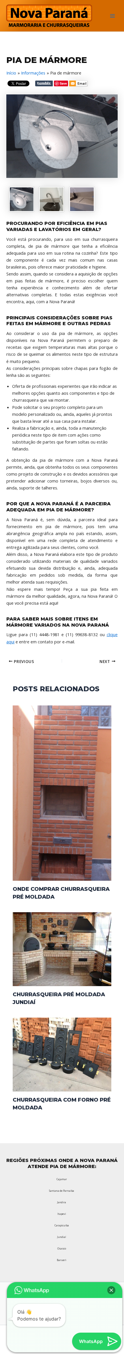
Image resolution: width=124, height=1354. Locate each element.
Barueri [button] (61, 1260)
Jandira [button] (61, 1202)
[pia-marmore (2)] (22, 199)
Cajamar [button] (62, 1179)
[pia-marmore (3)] (52, 199)
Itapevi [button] (61, 1214)
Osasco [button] (61, 1248)
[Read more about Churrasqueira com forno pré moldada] (62, 1054)
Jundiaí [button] (61, 1237)
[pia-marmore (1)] (82, 199)
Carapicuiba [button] (62, 1225)
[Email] (78, 84)
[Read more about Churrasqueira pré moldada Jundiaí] (62, 948)
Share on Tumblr (44, 83)
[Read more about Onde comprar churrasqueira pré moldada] (62, 793)
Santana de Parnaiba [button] (61, 1191)
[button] (111, 1290)
